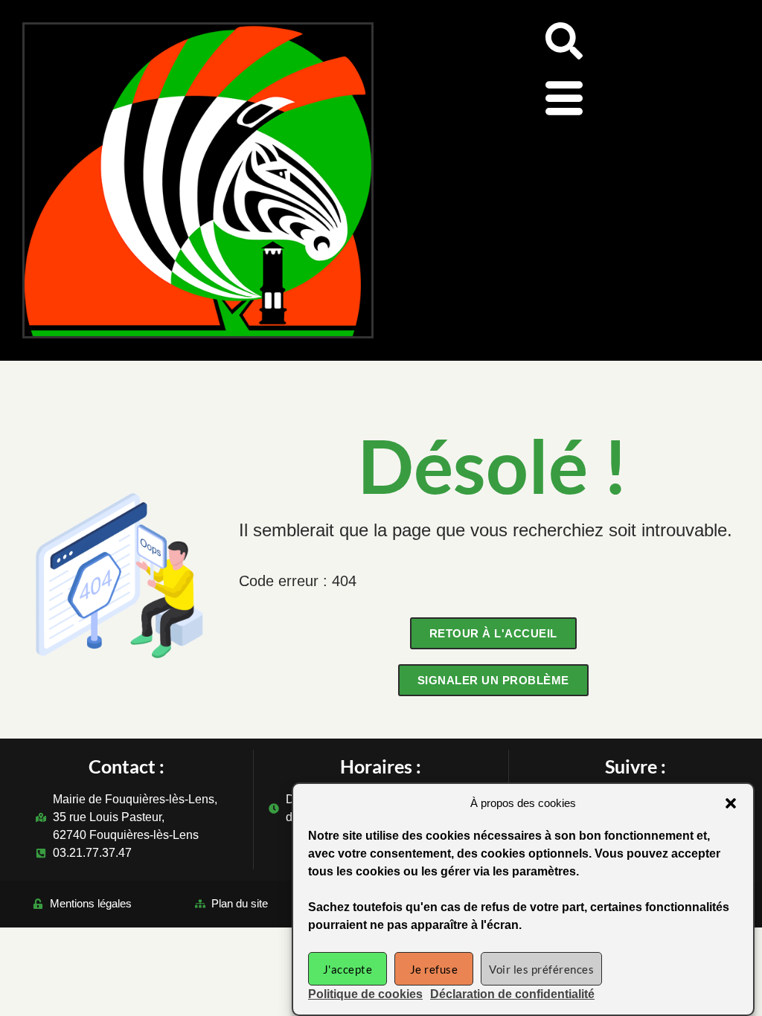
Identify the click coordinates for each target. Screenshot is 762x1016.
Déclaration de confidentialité (512, 994)
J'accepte (348, 969)
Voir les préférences (541, 969)
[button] (730, 803)
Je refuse (434, 969)
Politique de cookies (365, 994)
